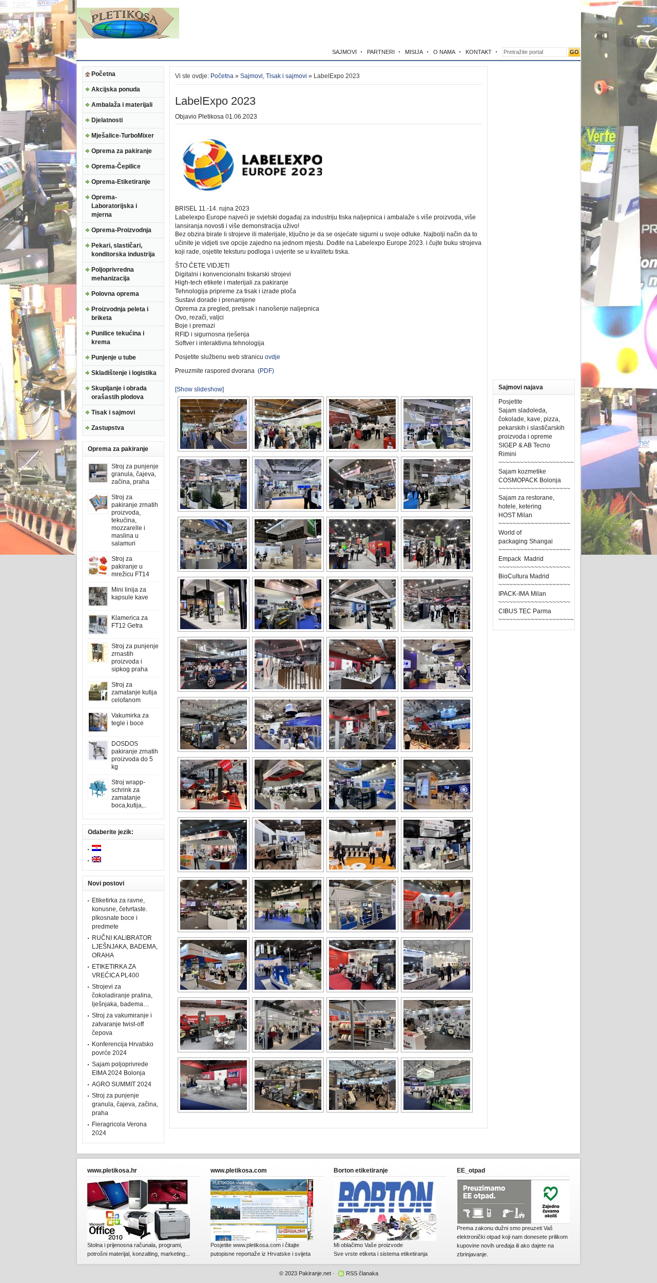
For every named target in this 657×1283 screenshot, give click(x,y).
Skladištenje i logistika (124, 372)
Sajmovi (251, 76)
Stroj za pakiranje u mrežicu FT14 (130, 566)
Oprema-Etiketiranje (120, 181)
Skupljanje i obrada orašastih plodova (119, 393)
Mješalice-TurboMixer (122, 135)
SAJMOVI (344, 52)
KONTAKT (479, 52)
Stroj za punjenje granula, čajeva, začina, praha (135, 474)
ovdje (272, 357)
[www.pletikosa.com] (261, 1239)
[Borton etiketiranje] (385, 1239)
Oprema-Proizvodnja (121, 230)
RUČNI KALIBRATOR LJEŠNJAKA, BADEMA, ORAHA (125, 946)
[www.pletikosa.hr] (138, 1239)
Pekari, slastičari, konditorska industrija (123, 250)
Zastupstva (107, 427)
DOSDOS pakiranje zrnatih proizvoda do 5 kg (134, 755)
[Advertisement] (460, 23)
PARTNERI (381, 52)
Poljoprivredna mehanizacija (112, 274)
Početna (103, 74)
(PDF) (265, 370)
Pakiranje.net (315, 1273)
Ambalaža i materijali (121, 104)
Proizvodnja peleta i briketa (119, 314)
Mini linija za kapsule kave (129, 593)
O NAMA (444, 52)
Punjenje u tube (113, 357)
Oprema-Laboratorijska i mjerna (114, 206)
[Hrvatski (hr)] (96, 849)
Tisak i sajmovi (113, 412)
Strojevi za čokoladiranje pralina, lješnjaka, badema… (122, 995)
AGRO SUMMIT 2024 (121, 1084)
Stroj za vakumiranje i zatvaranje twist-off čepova (122, 1024)
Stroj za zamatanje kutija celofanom (134, 692)
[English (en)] (96, 860)
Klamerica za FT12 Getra (129, 621)
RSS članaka (362, 1273)
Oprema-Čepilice (116, 166)
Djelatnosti (107, 120)
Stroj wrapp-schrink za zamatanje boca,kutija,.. (128, 794)
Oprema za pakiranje (121, 151)
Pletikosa (211, 116)
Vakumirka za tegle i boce (130, 719)
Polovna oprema (115, 293)
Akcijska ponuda (115, 89)
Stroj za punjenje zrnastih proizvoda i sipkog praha (135, 658)
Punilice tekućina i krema (117, 338)
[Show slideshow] (199, 389)
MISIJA (414, 52)
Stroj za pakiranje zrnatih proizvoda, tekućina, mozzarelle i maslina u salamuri (134, 520)
